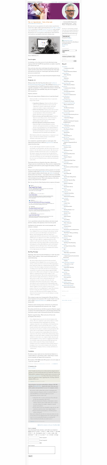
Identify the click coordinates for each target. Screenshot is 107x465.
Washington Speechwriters (67, 285)
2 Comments (55, 363)
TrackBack (56, 425)
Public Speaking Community (68, 262)
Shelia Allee (64, 272)
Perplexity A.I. (56, 84)
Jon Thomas (64, 185)
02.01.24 (42, 363)
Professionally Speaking (35, 2)
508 (71, 300)
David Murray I (65, 119)
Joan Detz (64, 168)
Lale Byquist (65, 205)
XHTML (65, 300)
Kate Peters (64, 188)
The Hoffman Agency (66, 282)
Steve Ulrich (64, 279)
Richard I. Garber (65, 265)
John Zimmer (65, 181)
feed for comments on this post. (45, 425)
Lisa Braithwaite (65, 211)
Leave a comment (32, 368)
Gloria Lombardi (65, 140)
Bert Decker (64, 86)
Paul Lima (64, 244)
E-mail (41, 440)
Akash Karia (64, 66)
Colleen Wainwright (66, 99)
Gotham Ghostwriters (66, 145)
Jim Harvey (64, 165)
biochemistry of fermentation (35, 375)
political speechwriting (42, 31)
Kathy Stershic (65, 198)
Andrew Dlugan (65, 73)
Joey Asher (64, 175)
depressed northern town (41, 300)
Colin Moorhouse (66, 96)
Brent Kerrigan (65, 89)
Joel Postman (65, 172)
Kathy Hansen (65, 191)
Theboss (32, 381)
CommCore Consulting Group (68, 103)
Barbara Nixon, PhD (66, 83)
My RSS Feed (65, 44)
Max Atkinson (65, 228)
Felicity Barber (65, 131)
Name (41, 437)
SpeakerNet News (38, 386)
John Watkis (64, 178)
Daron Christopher (66, 113)
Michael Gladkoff (66, 231)
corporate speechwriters (47, 29)
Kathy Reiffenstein (66, 195)
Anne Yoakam (65, 80)
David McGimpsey (66, 116)
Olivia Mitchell (65, 241)
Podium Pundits (65, 251)
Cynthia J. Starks (65, 109)
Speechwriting (32, 23)
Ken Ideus (64, 201)
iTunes (63, 46)
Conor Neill (64, 106)
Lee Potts (64, 208)
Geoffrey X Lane (65, 137)
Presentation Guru (66, 254)
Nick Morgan (65, 237)
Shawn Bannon (65, 269)
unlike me (52, 173)
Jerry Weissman (65, 162)
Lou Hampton (65, 214)
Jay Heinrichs (65, 155)
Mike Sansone (65, 234)
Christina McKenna (66, 93)
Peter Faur (64, 247)
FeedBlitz (69, 38)
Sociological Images (66, 275)
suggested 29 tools (50, 142)
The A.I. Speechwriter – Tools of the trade (40, 22)
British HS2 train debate (44, 171)
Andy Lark (64, 76)
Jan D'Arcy (64, 148)
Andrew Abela (65, 70)
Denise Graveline (65, 127)
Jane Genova (65, 152)
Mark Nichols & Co (66, 221)
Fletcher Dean (65, 134)
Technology (39, 23)
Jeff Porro (64, 158)
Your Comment (31, 445)
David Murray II (65, 124)
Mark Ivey (64, 218)
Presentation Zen (65, 259)
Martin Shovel (65, 224)
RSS (63, 300)
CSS (69, 300)
